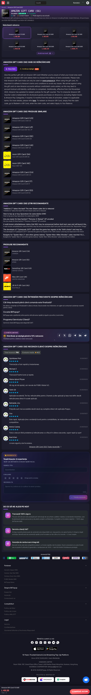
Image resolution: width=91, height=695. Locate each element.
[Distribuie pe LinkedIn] (80, 335)
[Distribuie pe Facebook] (59, 335)
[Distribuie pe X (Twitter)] (64, 335)
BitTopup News (9, 582)
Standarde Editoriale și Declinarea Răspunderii (19, 630)
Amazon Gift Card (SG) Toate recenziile (44, 447)
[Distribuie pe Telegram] (75, 335)
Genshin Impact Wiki (11, 570)
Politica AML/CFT (10, 614)
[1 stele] (5, 478)
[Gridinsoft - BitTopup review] (46, 679)
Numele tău (8, 465)
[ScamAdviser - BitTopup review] (29, 679)
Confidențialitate (9, 627)
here (34, 100)
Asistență (7, 595)
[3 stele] (13, 478)
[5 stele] (21, 478)
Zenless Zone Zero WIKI (12, 576)
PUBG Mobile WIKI (10, 579)
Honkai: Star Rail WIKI (11, 573)
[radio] (10, 361)
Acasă (4, 7)
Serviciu (7, 624)
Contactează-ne (9, 598)
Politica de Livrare (10, 611)
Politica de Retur (9, 608)
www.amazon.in (48, 81)
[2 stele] (9, 478)
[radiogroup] (13, 361)
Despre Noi (8, 592)
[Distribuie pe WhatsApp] (70, 335)
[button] (45, 565)
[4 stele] (17, 478)
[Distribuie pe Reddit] (85, 335)
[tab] (10, 69)
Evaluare (7, 474)
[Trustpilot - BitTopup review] (62, 679)
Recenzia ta (8, 482)
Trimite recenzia (79, 497)
